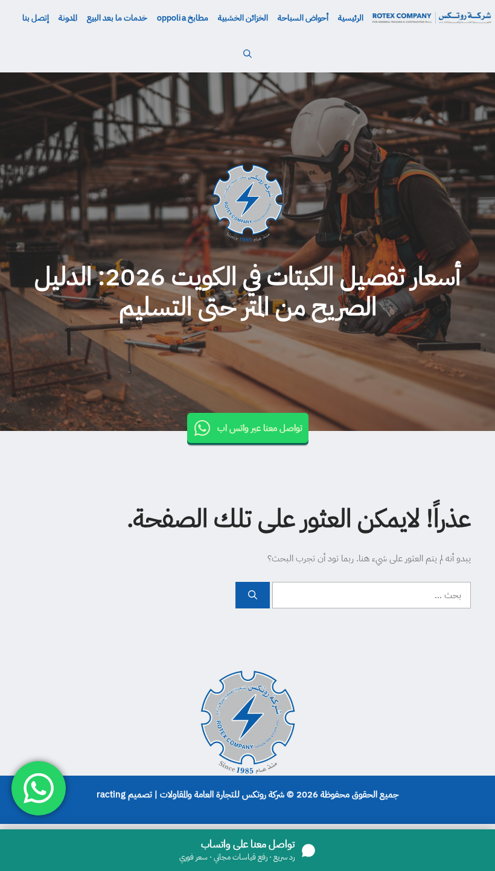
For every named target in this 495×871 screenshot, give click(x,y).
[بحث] (252, 595)
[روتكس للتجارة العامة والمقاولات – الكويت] (431, 18)
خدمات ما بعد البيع (117, 17)
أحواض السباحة (303, 17)
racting (111, 794)
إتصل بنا (35, 17)
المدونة (68, 17)
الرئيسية (350, 17)
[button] (247, 54)
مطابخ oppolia (182, 17)
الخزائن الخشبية (243, 17)
